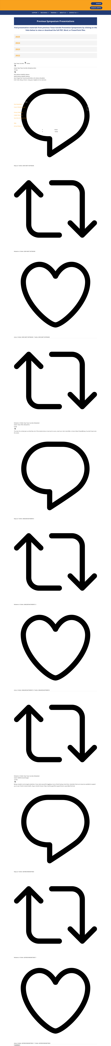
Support (34, 12)
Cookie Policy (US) (18, 115)
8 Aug (15, 426)
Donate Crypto (96, 8)
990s (15, 123)
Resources (44, 12)
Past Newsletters (18, 104)
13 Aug (15, 779)
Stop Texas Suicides (22, 68)
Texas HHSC (20, 424)
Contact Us (73, 12)
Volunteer (92, 108)
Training (54, 12)
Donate (98, 3)
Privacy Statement (18, 112)
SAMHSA (20, 778)
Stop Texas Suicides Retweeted (31, 423)
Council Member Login (19, 107)
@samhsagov (25, 778)
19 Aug (15, 70)
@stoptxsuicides (32, 68)
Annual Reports (18, 126)
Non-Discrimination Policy (20, 118)
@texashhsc (27, 424)
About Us (63, 12)
